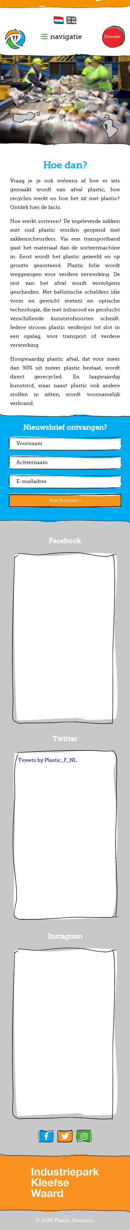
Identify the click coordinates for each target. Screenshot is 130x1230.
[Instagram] (84, 1136)
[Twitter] (65, 1136)
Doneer (112, 36)
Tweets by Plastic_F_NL (47, 760)
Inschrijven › (65, 500)
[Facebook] (46, 1136)
